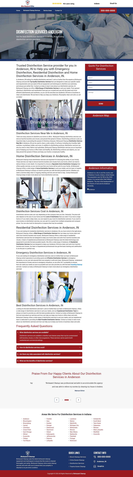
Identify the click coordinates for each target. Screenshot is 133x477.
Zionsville (96, 434)
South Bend (97, 421)
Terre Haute (97, 423)
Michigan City (74, 425)
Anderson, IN (101, 461)
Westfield (96, 432)
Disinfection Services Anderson (39, 60)
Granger (49, 425)
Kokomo (49, 438)
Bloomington (27, 421)
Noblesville (73, 434)
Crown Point (27, 430)
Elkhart (25, 434)
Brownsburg (27, 423)
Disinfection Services (77, 463)
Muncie (72, 430)
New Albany (74, 432)
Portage (72, 438)
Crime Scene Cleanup (77, 460)
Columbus (26, 427)
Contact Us (58, 10)
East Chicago (27, 432)
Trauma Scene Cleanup (77, 466)
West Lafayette (98, 430)
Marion (72, 421)
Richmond (73, 440)
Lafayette (50, 440)
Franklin (49, 419)
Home (18, 10)
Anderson (25, 60)
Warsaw (96, 427)
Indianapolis (50, 434)
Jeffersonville (51, 436)
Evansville (26, 436)
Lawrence (73, 419)
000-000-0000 (108, 10)
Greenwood (50, 427)
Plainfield (73, 436)
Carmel (25, 425)
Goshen (49, 423)
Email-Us (113, 3)
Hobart (49, 432)
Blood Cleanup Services (78, 457)
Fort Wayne (26, 440)
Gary (48, 421)
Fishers (25, 438)
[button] (62, 400)
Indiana (96, 4)
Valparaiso (96, 425)
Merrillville (73, 423)
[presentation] (56, 400)
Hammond (50, 430)
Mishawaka (73, 427)
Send (101, 104)
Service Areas (47, 10)
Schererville (97, 419)
